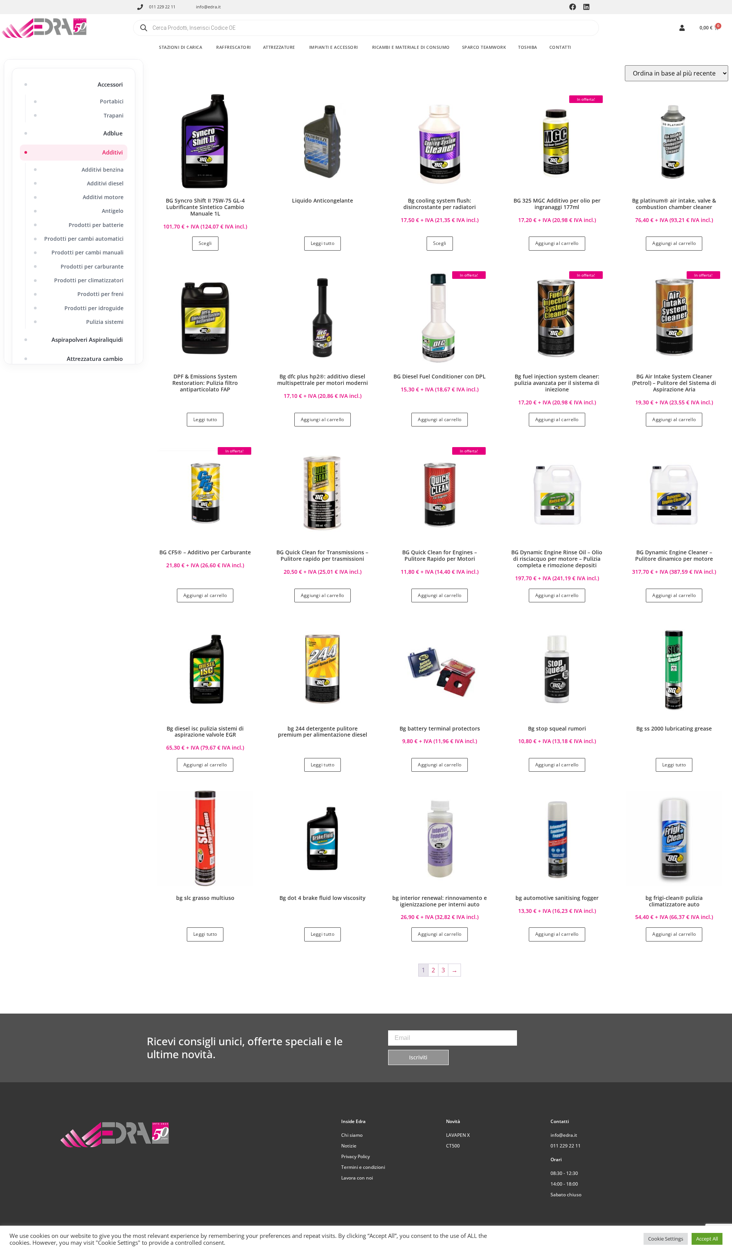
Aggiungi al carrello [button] (557, 243)
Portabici (112, 101)
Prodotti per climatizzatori (89, 280)
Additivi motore (103, 197)
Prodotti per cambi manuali (87, 252)
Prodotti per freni (100, 294)
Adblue (113, 133)
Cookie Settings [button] (665, 1238)
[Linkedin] (586, 7)
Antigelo (113, 210)
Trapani (114, 115)
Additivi (112, 152)
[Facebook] (573, 7)
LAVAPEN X (458, 1135)
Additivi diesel (105, 183)
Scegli (205, 243)
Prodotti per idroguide (94, 308)
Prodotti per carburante (92, 266)
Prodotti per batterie (96, 225)
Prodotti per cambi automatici (84, 238)
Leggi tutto (322, 243)
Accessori (110, 84)
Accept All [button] (707, 1238)
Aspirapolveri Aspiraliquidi (87, 339)
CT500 (453, 1146)
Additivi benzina (103, 169)
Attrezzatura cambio (95, 358)
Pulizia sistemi (105, 321)
